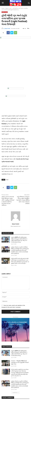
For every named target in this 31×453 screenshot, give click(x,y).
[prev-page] (3, 268)
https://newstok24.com (15, 226)
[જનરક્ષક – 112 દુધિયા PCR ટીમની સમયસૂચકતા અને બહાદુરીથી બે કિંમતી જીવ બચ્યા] (6, 363)
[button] (28, 3)
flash (7, 179)
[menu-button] (3, 3)
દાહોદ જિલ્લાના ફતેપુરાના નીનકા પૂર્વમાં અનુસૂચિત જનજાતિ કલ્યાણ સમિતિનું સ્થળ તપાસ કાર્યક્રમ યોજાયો (22, 200)
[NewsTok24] (3, 28)
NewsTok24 (7, 28)
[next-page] (5, 268)
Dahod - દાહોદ (8, 8)
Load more (14, 392)
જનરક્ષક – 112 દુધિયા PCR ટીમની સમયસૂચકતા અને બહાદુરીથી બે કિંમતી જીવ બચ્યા (20, 362)
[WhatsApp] (15, 32)
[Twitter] (11, 32)
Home (3, 8)
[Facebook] (8, 32)
